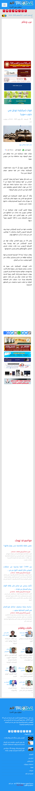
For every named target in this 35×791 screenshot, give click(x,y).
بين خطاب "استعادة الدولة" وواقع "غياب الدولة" (11, 641)
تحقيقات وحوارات (28, 764)
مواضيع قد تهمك (23, 540)
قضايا (32, 767)
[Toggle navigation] (4, 5)
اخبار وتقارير (30, 761)
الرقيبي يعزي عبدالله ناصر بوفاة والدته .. (14, 738)
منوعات (31, 770)
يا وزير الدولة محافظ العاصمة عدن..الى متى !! (26, 690)
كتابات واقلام (25, 628)
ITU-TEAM (20, 785)
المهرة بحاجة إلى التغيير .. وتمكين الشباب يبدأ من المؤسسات (26, 658)
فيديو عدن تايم (29, 773)
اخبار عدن (30, 758)
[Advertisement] (17, 458)
